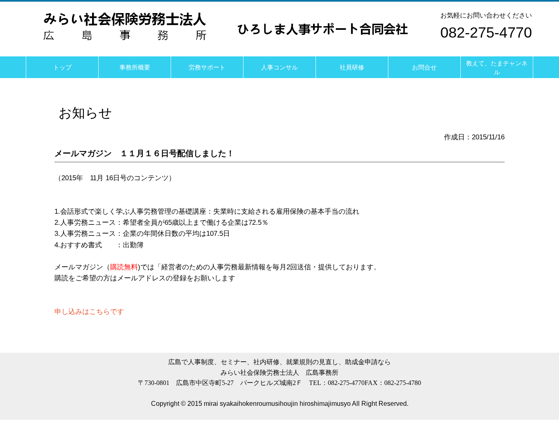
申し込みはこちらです (89, 312)
